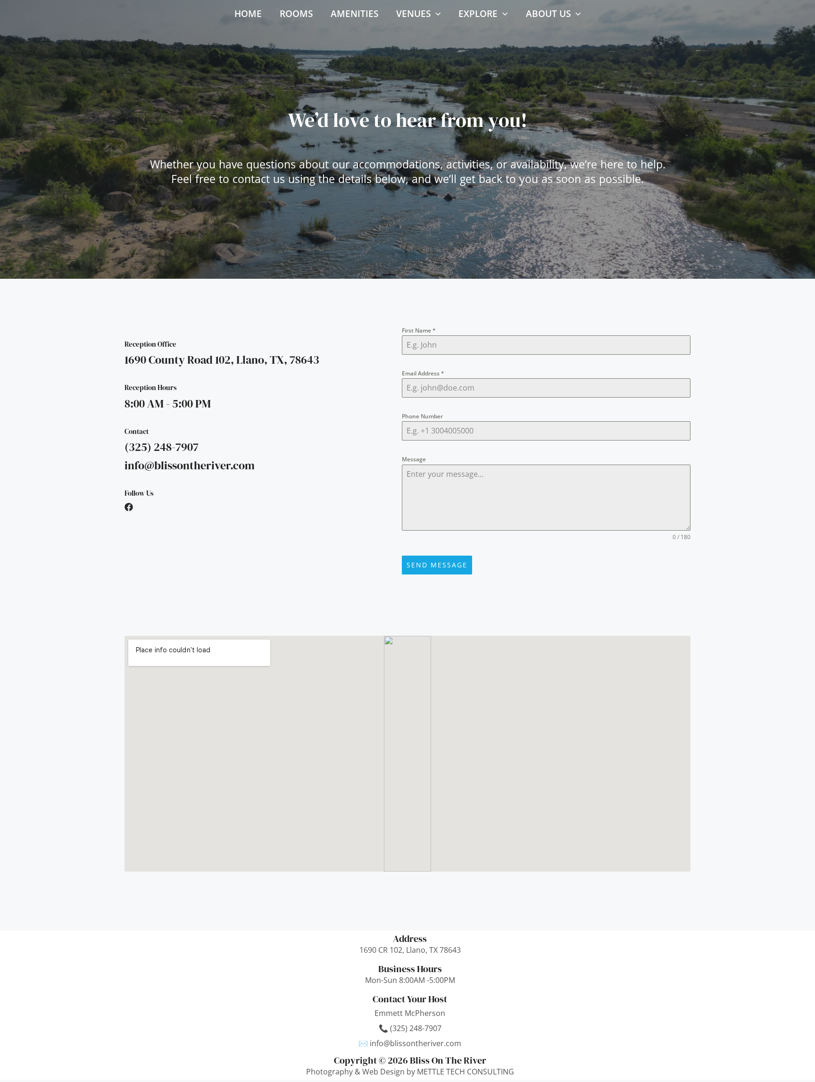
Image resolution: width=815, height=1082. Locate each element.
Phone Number (422, 416)
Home (248, 14)
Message (414, 459)
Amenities (354, 14)
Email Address (423, 373)
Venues (413, 14)
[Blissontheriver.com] (215, 13)
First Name (419, 330)
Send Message (437, 564)
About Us (548, 14)
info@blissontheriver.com (415, 1043)
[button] (436, 13)
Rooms (296, 14)
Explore (478, 14)
